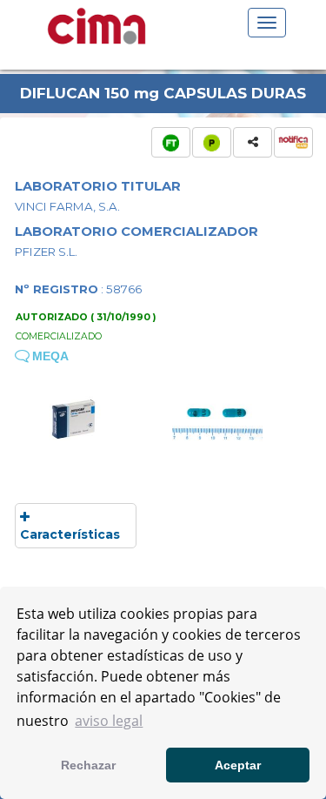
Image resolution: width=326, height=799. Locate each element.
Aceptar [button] (238, 765)
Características (70, 534)
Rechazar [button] (88, 765)
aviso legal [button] (109, 720)
